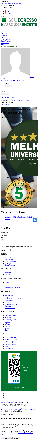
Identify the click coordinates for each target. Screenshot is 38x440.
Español (9, 13)
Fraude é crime (9, 348)
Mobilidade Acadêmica (12, 339)
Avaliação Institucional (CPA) (14, 299)
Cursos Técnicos (10, 265)
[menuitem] (19, 34)
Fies (6, 284)
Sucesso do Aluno (10, 343)
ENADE (7, 326)
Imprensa (7, 323)
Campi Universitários (11, 304)
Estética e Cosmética (23, 100)
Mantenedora (9, 295)
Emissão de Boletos (11, 337)
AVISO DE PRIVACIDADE (10, 402)
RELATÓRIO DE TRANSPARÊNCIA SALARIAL (17, 409)
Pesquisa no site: (19, 387)
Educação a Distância (11, 261)
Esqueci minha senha (7, 97)
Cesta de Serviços (10, 319)
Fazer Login (5, 94)
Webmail (7, 324)
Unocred (7, 286)
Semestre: (4, 236)
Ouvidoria (8, 306)
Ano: (2, 237)
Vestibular (8, 273)
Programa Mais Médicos (12, 287)
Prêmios (7, 302)
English (8, 11)
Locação (7, 346)
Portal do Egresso (10, 341)
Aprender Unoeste (10, 315)
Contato (7, 328)
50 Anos (7, 297)
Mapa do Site (9, 321)
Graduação (13, 100)
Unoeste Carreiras (10, 344)
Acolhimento (9, 301)
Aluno (7, 84)
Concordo (16, 438)
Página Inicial (5, 104)
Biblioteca (8, 317)
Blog (6, 330)
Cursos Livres (9, 263)
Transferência (9, 274)
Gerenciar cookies (7, 438)
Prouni (7, 282)
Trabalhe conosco (10, 308)
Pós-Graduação (9, 260)
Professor (8, 86)
